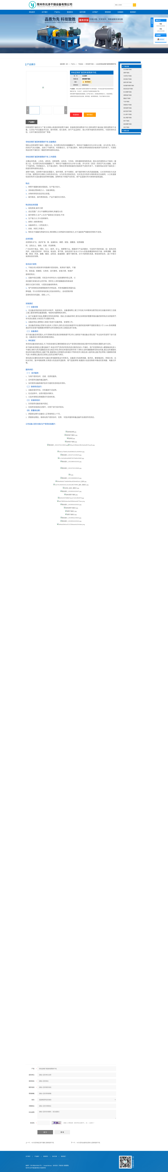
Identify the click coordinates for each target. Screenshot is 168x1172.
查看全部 (126, 130)
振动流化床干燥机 (128, 89)
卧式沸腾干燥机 (127, 92)
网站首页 (32, 12)
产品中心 (57, 12)
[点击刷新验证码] (56, 1123)
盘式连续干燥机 (127, 111)
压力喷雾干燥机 (127, 69)
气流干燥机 (126, 101)
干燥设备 (126, 66)
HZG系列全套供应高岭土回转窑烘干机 (88, 1142)
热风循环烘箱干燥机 (128, 85)
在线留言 (120, 12)
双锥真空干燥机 (127, 105)
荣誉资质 (108, 12)
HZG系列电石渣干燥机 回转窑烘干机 (43, 1142)
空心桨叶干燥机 (127, 114)
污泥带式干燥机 (127, 76)
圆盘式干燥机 (126, 98)
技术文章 (82, 12)
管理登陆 (66, 1165)
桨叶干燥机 (126, 121)
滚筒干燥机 (126, 72)
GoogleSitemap (47, 1165)
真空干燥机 (126, 127)
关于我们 (45, 12)
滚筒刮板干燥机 (127, 95)
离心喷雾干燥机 (127, 117)
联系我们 (133, 12)
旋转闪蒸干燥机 (127, 82)
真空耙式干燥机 (127, 79)
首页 (67, 64)
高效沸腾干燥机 (127, 124)
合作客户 (95, 12)
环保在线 (61, 1165)
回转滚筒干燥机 (127, 108)
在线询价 (76, 114)
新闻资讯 (70, 12)
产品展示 (37, 1156)
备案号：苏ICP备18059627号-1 (34, 1165)
